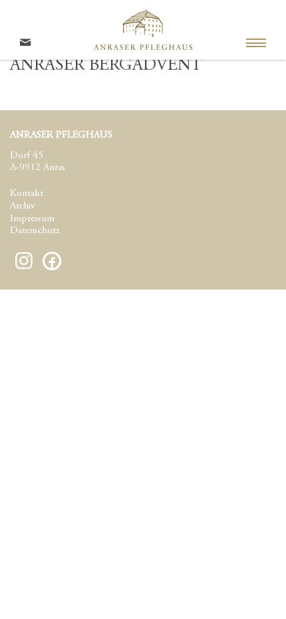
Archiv (22, 206)
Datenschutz (35, 231)
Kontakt (26, 194)
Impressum (32, 219)
